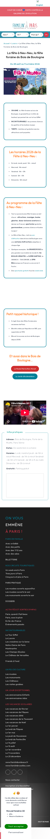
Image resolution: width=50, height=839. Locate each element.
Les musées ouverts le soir (17, 592)
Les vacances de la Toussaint (19, 719)
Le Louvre (10, 638)
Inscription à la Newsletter (17, 785)
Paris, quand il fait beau (16, 614)
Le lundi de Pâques (14, 729)
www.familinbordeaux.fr (16, 762)
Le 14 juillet (10, 742)
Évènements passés (14, 624)
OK (46, 35)
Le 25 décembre (13, 756)
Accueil (7, 43)
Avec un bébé (11, 543)
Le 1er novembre (13, 749)
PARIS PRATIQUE (13, 582)
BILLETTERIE (11, 559)
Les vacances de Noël (15, 722)
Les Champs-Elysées (15, 652)
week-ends (39, 271)
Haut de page (43, 822)
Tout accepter (16, 826)
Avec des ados (12, 553)
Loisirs (14, 43)
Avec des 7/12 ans (13, 550)
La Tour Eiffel (11, 635)
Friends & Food (12, 661)
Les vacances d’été (14, 715)
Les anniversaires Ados (16, 698)
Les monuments (12, 677)
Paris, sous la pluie (14, 617)
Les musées (11, 674)
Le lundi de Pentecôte (15, 739)
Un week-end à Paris (15, 570)
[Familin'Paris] (25, 25)
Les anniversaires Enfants (17, 695)
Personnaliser (16, 832)
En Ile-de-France (13, 621)
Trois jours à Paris (13, 573)
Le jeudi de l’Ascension (15, 736)
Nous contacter (12, 780)
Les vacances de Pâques (17, 712)
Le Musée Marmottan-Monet (25, 369)
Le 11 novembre (12, 753)
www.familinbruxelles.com (17, 765)
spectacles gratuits (22, 271)
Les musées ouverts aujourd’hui (20, 588)
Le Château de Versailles (17, 655)
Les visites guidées (14, 684)
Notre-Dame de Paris (15, 645)
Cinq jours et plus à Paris (16, 577)
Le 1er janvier (11, 725)
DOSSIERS (10, 601)
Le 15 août (10, 746)
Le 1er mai (10, 732)
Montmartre (11, 648)
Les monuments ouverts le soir (19, 595)
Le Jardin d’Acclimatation (25, 376)
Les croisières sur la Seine (17, 641)
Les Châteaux (11, 681)
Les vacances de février (16, 708)
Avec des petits (12, 547)
